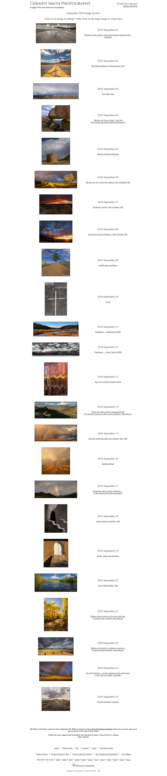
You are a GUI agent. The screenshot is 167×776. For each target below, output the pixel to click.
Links (94, 748)
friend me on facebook (85, 765)
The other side (108, 94)
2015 (122, 760)
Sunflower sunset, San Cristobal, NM (108, 207)
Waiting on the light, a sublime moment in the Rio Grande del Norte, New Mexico (108, 649)
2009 (84, 760)
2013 (109, 760)
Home (56, 748)
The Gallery (126, 754)
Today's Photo (42, 754)
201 (127, 760)
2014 (115, 760)
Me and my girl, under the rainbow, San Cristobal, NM (108, 182)
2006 (64, 760)
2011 (96, 760)
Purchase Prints (106, 748)
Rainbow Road (108, 464)
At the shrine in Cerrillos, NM (108, 521)
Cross (108, 302)
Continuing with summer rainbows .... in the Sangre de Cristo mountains (108, 492)
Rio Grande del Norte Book (107, 754)
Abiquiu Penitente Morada (108, 154)
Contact (85, 748)
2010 (90, 760)
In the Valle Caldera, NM (108, 585)
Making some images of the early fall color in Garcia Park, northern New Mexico (108, 617)
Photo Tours (68, 748)
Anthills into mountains (108, 265)
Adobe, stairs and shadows (108, 556)
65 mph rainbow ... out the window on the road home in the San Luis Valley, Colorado (108, 674)
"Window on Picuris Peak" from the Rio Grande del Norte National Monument (108, 121)
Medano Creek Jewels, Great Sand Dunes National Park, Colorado (107, 36)
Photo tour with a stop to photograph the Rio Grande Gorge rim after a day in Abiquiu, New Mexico (108, 413)
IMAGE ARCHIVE (130, 6)
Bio (77, 748)
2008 (77, 760)
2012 (103, 760)
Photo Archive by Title (60, 754)
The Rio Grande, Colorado (108, 702)
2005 (58, 760)
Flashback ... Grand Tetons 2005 (107, 352)
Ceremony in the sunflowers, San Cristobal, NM (107, 234)
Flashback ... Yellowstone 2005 (108, 332)
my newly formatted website (99, 729)
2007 (71, 760)
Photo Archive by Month (82, 754)
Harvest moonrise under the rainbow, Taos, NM (107, 439)
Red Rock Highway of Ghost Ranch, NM (107, 66)
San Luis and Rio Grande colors (108, 382)
